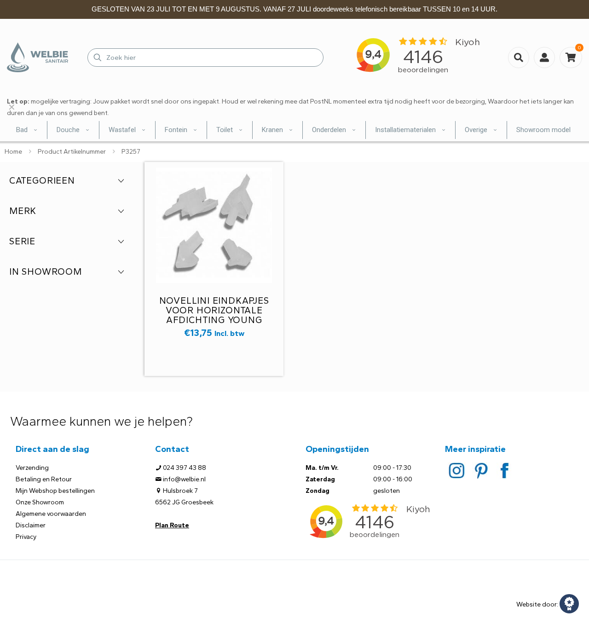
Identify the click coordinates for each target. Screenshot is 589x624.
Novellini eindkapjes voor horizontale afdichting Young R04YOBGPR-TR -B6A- (214, 315)
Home (13, 152)
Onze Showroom (40, 502)
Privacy (26, 537)
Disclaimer (31, 525)
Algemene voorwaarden (51, 514)
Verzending (32, 468)
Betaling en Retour (44, 479)
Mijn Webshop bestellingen (55, 491)
